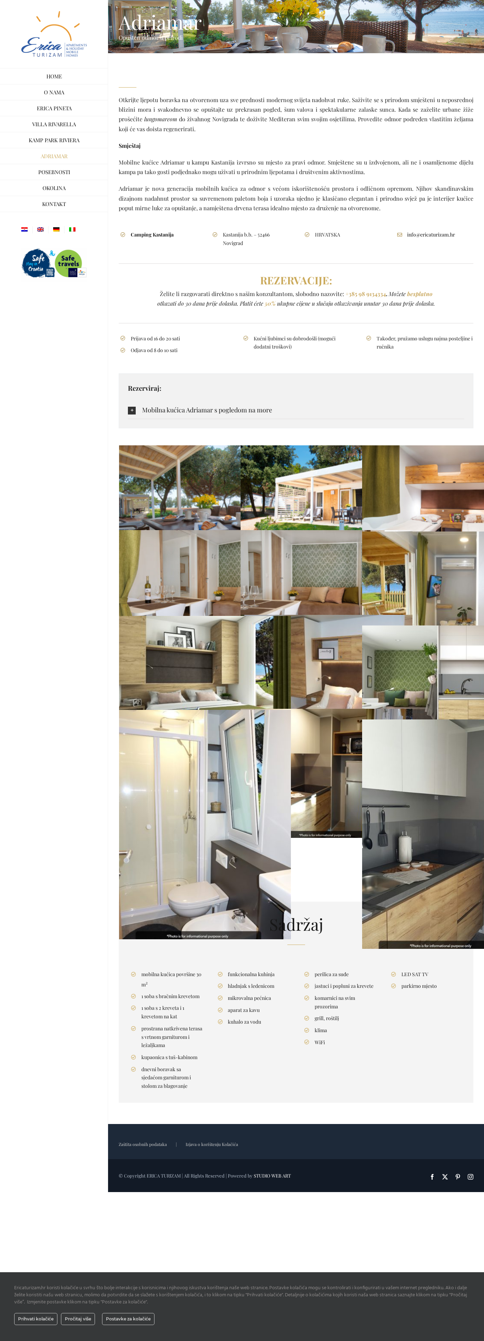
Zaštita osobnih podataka (143, 1144)
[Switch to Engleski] (40, 229)
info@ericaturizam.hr (431, 234)
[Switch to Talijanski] (72, 229)
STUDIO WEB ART (272, 1176)
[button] (296, 410)
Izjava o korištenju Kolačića (212, 1144)
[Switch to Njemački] (56, 229)
